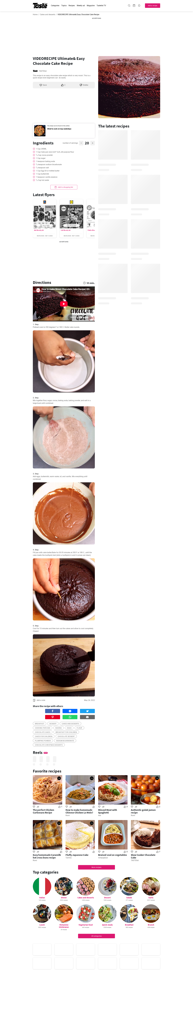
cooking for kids (42, 728)
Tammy (69, 858)
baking (59, 728)
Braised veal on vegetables (112, 855)
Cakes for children (43, 736)
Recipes (72, 5)
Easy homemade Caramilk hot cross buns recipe (47, 856)
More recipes (96, 867)
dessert (52, 724)
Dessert (107, 897)
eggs (69, 728)
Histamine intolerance (64, 925)
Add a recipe (152, 5)
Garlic (150, 897)
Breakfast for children (66, 732)
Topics (64, 5)
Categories (55, 5)
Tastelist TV (101, 5)
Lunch (42, 924)
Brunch (151, 924)
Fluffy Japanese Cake (77, 855)
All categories (96, 936)
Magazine (91, 5)
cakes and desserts (70, 724)
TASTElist (43, 71)
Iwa (99, 815)
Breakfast (129, 924)
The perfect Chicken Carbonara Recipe (43, 811)
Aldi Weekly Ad (39, 230)
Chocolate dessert (66, 736)
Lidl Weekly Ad (65, 230)
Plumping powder (43, 741)
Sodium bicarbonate (65, 741)
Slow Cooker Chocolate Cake (143, 856)
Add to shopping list (65, 187)
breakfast (39, 724)
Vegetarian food (86, 924)
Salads (129, 897)
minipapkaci (103, 858)
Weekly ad (81, 5)
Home (35, 14)
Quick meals (107, 924)
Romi (68, 815)
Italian (42, 897)
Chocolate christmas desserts (49, 745)
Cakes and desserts (47, 14)
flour (79, 728)
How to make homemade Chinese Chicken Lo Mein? (79, 811)
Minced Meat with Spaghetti (107, 811)
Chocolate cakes (42, 732)
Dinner (64, 897)
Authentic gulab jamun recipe (143, 811)
